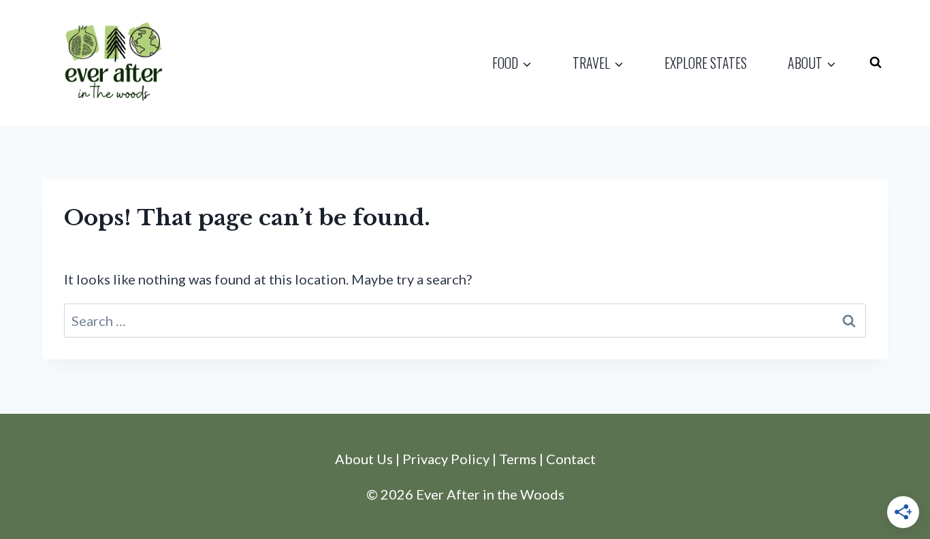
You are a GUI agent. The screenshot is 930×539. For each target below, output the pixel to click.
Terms (517, 459)
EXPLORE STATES (705, 62)
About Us (364, 459)
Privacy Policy (446, 459)
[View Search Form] (875, 62)
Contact (571, 459)
